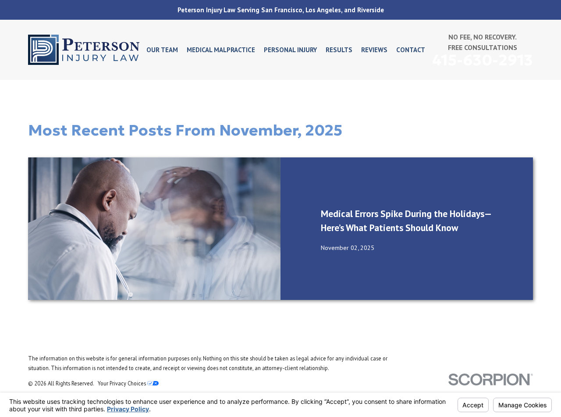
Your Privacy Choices (122, 383)
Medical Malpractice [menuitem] (221, 50)
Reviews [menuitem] (374, 50)
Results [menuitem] (339, 50)
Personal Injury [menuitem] (290, 50)
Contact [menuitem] (410, 50)
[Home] (83, 50)
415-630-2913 (482, 60)
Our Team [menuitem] (162, 50)
